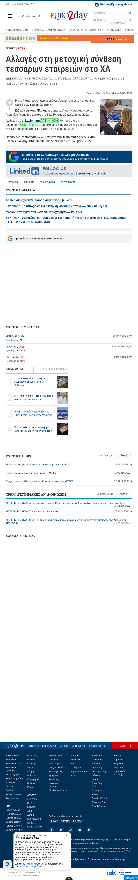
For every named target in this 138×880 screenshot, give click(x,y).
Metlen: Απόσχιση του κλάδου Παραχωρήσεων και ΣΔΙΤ (69, 464)
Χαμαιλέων (119, 759)
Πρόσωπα (54, 759)
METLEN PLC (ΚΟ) (15, 336)
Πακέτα (9, 786)
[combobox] (99, 20)
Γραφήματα (76, 767)
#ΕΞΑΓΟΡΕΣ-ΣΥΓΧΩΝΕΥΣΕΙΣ (86, 29)
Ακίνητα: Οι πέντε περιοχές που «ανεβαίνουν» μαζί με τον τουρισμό (33, 413)
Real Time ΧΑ (12, 759)
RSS (72, 775)
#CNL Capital (47, 181)
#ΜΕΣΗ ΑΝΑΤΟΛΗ (17, 29)
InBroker (96, 843)
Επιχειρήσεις (33, 779)
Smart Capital (98, 806)
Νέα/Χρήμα (54, 763)
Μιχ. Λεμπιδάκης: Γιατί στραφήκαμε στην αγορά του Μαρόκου (33, 397)
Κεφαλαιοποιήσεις (14, 794)
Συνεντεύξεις (98, 767)
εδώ (110, 39)
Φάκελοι (96, 775)
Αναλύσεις (54, 779)
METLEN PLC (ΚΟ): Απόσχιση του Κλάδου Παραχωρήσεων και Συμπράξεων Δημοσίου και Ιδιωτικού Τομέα (69, 504)
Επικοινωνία (49, 745)
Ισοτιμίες (31, 823)
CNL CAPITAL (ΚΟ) (15, 357)
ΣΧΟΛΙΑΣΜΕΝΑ (55, 369)
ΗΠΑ (29, 803)
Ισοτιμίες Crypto (35, 826)
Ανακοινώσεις (12, 798)
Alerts (22, 340)
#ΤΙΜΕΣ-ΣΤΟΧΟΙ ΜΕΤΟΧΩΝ (48, 29)
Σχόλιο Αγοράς (13, 774)
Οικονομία (32, 763)
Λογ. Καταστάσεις (78, 771)
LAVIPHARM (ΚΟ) (15, 346)
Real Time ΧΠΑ (13, 763)
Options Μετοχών (14, 830)
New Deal (118, 767)
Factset (77, 821)
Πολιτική (31, 783)
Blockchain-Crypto (58, 790)
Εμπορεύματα (34, 819)
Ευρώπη (31, 807)
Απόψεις (96, 763)
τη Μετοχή (123, 455)
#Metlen (13, 181)
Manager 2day (99, 771)
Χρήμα (30, 815)
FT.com (53, 821)
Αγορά (30, 767)
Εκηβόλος (118, 763)
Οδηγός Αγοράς (56, 767)
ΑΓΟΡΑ (21, 48)
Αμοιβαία (53, 775)
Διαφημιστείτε (97, 745)
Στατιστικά (10, 782)
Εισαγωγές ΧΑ (56, 771)
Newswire (32, 759)
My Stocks (75, 759)
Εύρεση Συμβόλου (15, 778)
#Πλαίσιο (29, 181)
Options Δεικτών (13, 822)
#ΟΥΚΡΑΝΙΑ (114, 29)
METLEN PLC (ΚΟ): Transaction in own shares (69, 511)
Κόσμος (31, 771)
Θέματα (95, 779)
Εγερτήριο (97, 790)
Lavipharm (32, 120)
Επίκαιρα (31, 775)
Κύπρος (31, 787)
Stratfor (65, 821)
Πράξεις (9, 790)
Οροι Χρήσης (78, 745)
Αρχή (123, 745)
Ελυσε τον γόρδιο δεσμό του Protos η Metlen (69, 472)
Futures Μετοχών (14, 826)
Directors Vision (99, 798)
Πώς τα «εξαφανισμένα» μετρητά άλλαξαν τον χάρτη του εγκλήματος (33, 429)
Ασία (29, 811)
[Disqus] (69, 589)
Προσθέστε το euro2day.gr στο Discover (38, 238)
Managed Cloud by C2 (31, 875)
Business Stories (100, 802)
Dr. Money (97, 759)
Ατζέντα (95, 794)
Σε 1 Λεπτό (32, 799)
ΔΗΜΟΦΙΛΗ (15, 369)
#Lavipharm (68, 181)
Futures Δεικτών (13, 818)
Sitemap (63, 745)
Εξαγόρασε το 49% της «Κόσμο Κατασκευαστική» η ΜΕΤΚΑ (69, 481)
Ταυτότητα (33, 745)
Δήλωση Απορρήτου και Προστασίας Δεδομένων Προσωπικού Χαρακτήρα (87, 859)
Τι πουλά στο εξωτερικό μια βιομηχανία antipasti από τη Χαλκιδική (29, 382)
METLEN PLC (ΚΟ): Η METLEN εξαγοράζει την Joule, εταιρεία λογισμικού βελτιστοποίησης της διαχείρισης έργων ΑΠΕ (69, 521)
